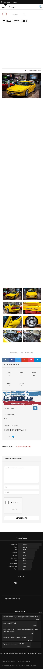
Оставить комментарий (23, 446)
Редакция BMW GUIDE (15, 429)
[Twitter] (18, 583)
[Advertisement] (21, 45)
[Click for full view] (21, 85)
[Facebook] (24, 583)
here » (34, 665)
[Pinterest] (27, 583)
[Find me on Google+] (6, 436)
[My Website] (13, 436)
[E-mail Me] (10, 436)
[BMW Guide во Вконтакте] (15, 583)
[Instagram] (21, 583)
